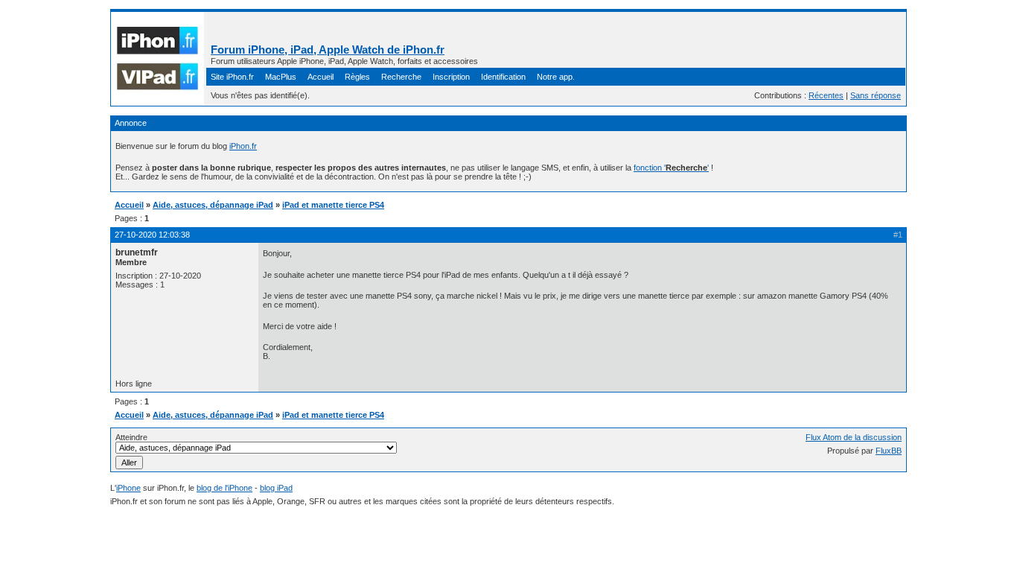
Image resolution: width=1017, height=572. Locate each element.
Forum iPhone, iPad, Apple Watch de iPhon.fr (327, 49)
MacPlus (280, 76)
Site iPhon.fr (232, 76)
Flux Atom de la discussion (854, 437)
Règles (357, 76)
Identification (503, 76)
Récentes (826, 95)
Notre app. (556, 76)
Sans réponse (875, 95)
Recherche (401, 76)
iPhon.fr (243, 146)
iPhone (128, 487)
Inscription (451, 76)
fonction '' (671, 167)
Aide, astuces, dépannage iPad (213, 204)
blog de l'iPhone (224, 487)
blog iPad (276, 487)
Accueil (320, 76)
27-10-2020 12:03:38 (152, 234)
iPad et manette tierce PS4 (333, 204)
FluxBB (889, 450)
